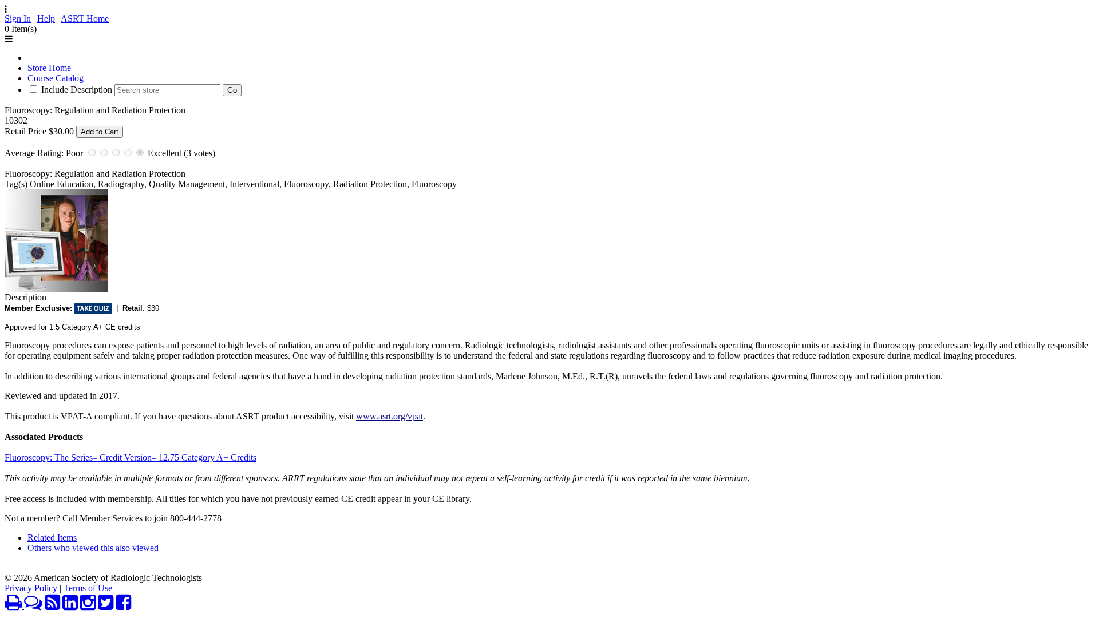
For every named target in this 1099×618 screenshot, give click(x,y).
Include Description (76, 89)
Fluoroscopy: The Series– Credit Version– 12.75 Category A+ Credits (130, 457)
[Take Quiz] (93, 308)
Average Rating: (34, 153)
